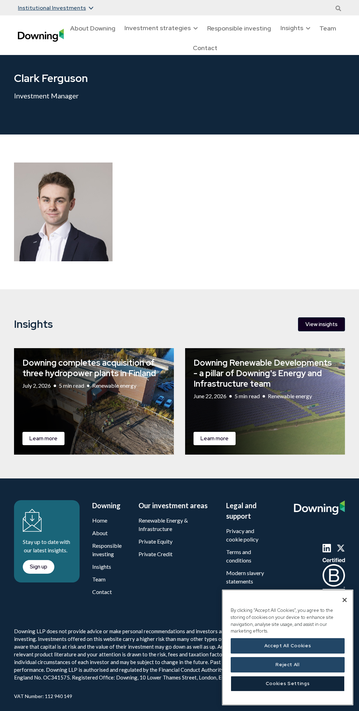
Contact (205, 48)
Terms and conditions (238, 556)
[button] (55, 8)
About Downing (92, 28)
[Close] (344, 600)
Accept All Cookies (287, 646)
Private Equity (155, 541)
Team (327, 28)
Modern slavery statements (245, 577)
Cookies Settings (288, 683)
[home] (41, 35)
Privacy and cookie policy (242, 535)
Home (99, 520)
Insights (101, 566)
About (100, 533)
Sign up (38, 566)
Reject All (288, 665)
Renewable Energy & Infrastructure (163, 524)
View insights (321, 324)
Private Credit (155, 554)
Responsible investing (239, 28)
